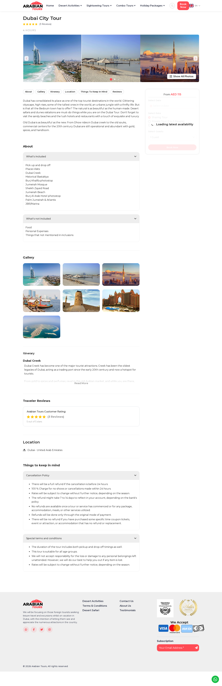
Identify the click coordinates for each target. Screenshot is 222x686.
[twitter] (42, 630)
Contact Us (127, 601)
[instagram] (50, 630)
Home (50, 5)
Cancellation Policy (37, 475)
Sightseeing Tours (98, 5)
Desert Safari (90, 610)
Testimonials (128, 610)
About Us (125, 605)
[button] (111, 79)
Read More (81, 383)
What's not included (38, 218)
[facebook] (34, 630)
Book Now (183, 6)
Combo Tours (124, 5)
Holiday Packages (151, 5)
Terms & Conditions (94, 605)
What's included (36, 156)
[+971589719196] (26, 630)
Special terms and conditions (44, 538)
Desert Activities (69, 5)
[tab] (81, 156)
